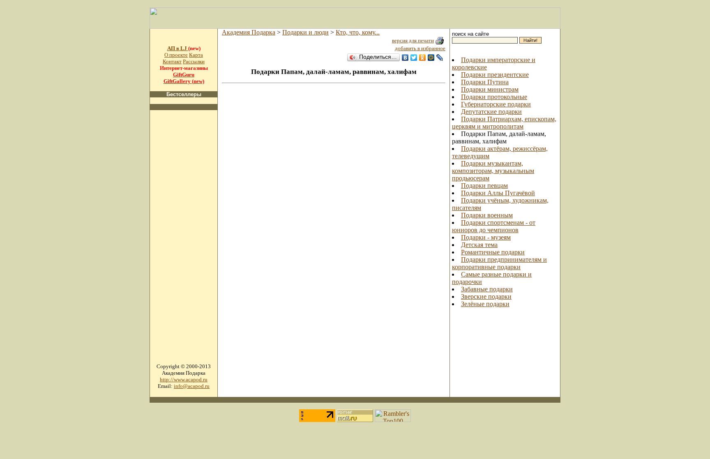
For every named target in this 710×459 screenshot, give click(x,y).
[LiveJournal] (440, 57)
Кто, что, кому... (358, 32)
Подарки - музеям (486, 237)
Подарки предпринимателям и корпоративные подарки (499, 263)
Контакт (172, 61)
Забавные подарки (487, 289)
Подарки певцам (484, 185)
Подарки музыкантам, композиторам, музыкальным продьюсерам (493, 171)
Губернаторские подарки (496, 104)
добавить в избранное (420, 48)
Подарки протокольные (494, 96)
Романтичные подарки (493, 252)
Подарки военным (487, 215)
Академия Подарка (248, 32)
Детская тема (479, 244)
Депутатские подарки (491, 111)
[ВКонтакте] (405, 57)
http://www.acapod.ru (183, 379)
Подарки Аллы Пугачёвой (498, 192)
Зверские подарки (486, 296)
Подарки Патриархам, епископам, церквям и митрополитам (504, 122)
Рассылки (194, 61)
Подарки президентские (495, 74)
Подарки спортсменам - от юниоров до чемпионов (493, 226)
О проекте (176, 55)
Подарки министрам (490, 89)
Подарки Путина (485, 81)
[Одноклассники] (422, 57)
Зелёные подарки (485, 303)
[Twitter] (414, 57)
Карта (196, 55)
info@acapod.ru (192, 386)
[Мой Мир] (431, 57)
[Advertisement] (184, 240)
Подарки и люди (305, 32)
